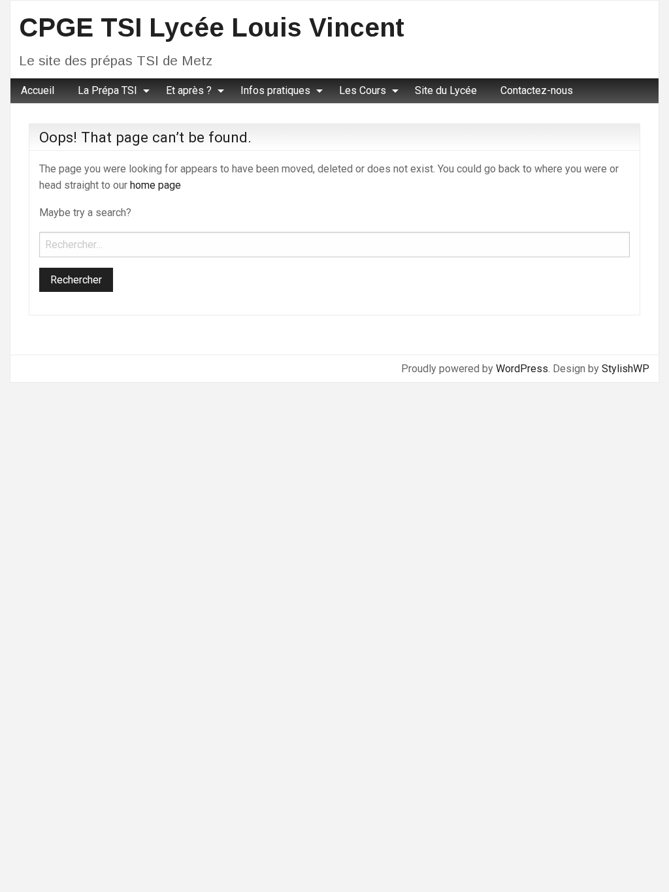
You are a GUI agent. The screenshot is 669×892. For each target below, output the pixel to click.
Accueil (37, 90)
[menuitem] (37, 90)
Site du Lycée (446, 90)
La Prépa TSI (107, 90)
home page (155, 185)
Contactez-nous (536, 90)
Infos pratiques (275, 90)
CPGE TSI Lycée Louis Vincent (211, 27)
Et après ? (189, 90)
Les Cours (362, 90)
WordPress (522, 368)
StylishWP (625, 368)
